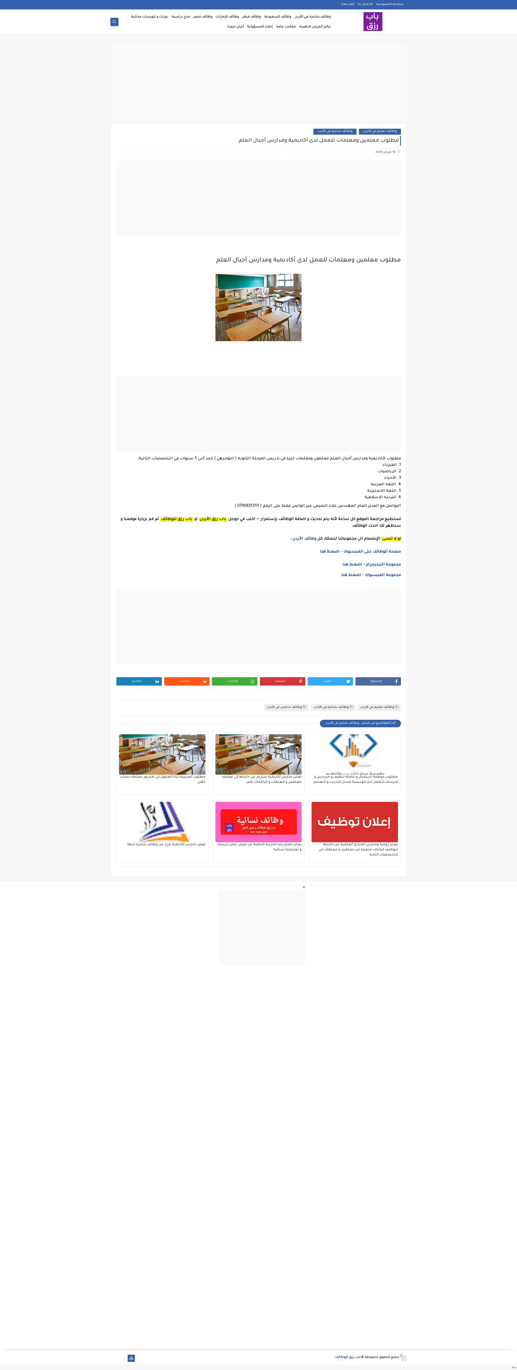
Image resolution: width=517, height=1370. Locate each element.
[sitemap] (131, 1358)
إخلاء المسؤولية (260, 27)
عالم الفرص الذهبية (315, 27)
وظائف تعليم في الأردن (380, 131)
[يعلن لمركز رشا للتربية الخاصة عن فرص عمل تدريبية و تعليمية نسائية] (258, 822)
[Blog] (114, 1358)
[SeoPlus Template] (403, 1357)
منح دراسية (181, 17)
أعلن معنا (347, 4)
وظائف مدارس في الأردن (284, 707)
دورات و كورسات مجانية (149, 17)
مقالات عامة (286, 27)
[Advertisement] (258, 81)
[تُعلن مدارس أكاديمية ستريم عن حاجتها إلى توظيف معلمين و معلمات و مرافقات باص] (258, 754)
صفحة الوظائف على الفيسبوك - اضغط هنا (360, 552)
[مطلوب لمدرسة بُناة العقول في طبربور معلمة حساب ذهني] (162, 754)
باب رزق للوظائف (347, 1357)
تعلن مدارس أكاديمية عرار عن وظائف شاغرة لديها (166, 845)
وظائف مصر (202, 17)
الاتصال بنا (365, 4)
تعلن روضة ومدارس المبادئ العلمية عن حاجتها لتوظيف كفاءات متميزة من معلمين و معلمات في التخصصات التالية (358, 850)
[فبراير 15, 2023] (400, 252)
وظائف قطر (251, 17)
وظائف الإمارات (227, 17)
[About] (122, 1358)
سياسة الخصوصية (389, 4)
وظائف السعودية (277, 17)
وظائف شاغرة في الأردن (313, 17)
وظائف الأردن (304, 539)
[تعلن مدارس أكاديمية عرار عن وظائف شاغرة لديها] (162, 822)
